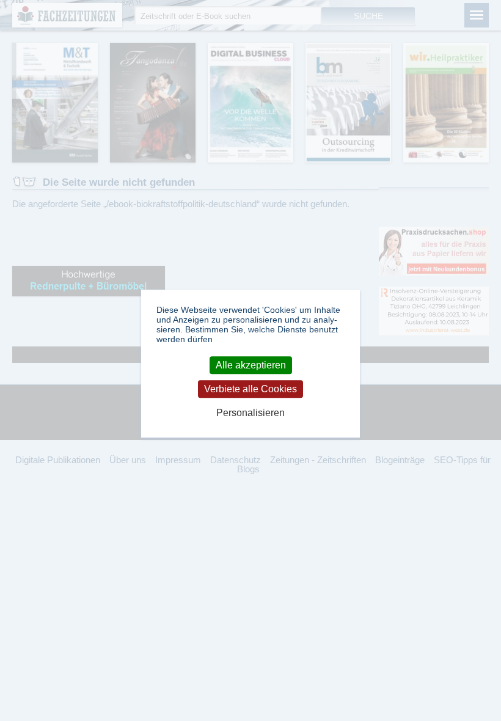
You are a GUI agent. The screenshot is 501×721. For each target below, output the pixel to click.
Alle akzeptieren (251, 365)
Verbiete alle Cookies (250, 389)
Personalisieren (250, 413)
